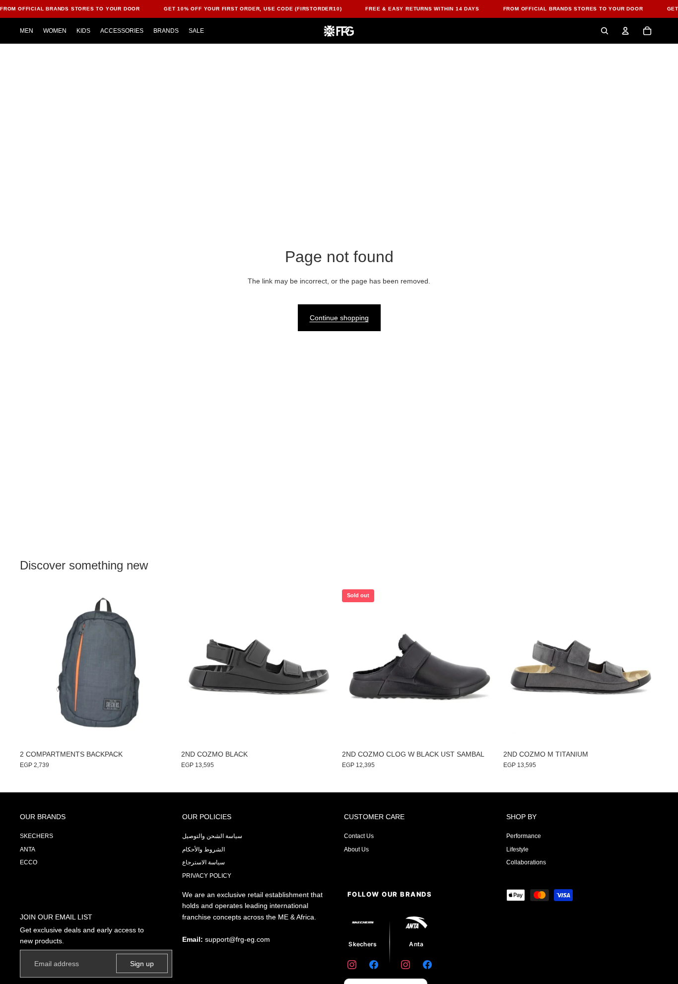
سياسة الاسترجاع (203, 862)
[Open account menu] (625, 31)
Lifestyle (517, 849)
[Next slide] (482, 667)
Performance (523, 836)
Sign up (142, 964)
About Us (356, 849)
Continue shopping (339, 318)
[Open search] (604, 31)
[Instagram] (352, 965)
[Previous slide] (357, 667)
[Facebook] (374, 965)
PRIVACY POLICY (206, 875)
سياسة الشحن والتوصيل (212, 836)
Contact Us (359, 836)
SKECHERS (36, 836)
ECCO (28, 862)
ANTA (27, 849)
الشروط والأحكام (203, 849)
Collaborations (526, 862)
